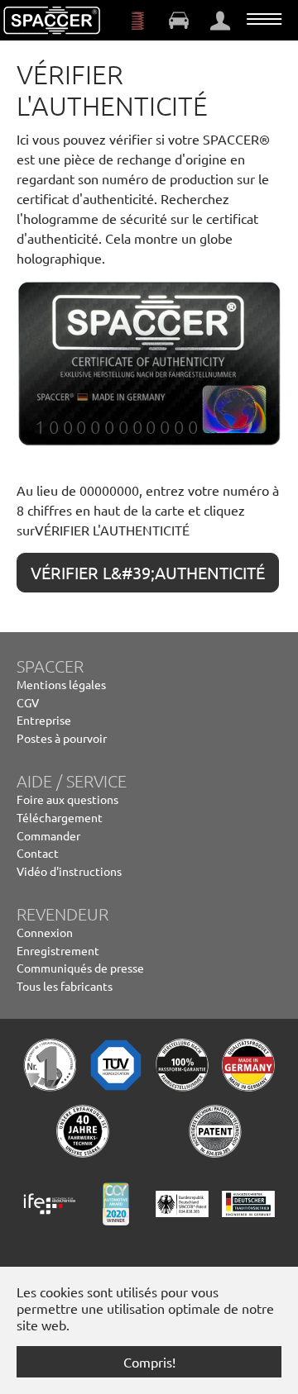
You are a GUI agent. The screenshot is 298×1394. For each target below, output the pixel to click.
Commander (48, 835)
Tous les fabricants (65, 985)
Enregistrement (58, 950)
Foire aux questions (67, 799)
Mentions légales (61, 684)
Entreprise (44, 719)
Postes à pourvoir (62, 737)
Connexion (45, 932)
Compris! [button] (149, 1362)
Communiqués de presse (80, 967)
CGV (28, 702)
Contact (38, 852)
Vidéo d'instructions (69, 871)
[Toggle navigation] (264, 19)
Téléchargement (60, 817)
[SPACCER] (52, 20)
